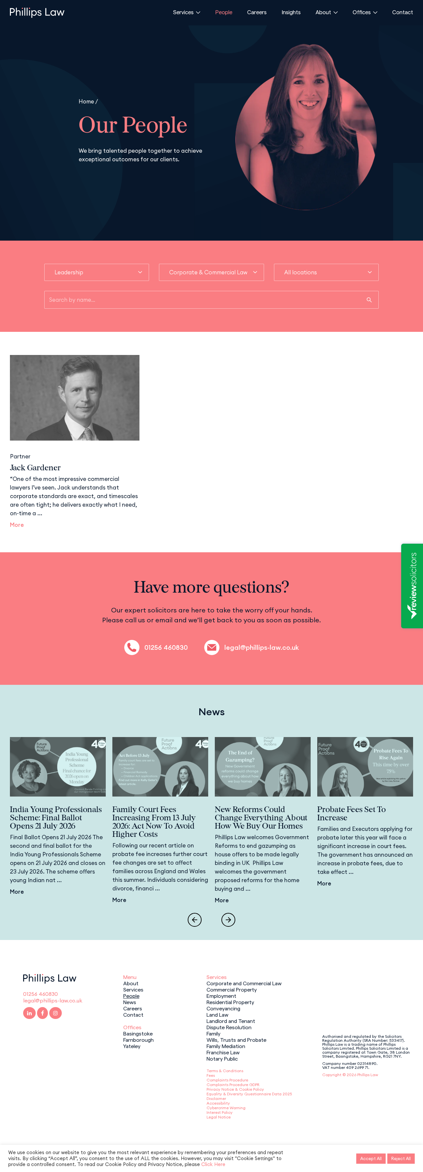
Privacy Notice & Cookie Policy (235, 1089)
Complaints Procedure (227, 1079)
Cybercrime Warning (226, 1107)
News (129, 1001)
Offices (362, 12)
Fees (211, 1075)
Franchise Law (223, 1052)
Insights (291, 12)
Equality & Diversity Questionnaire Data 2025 (249, 1093)
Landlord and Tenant (231, 1020)
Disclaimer (216, 1098)
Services (183, 12)
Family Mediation (226, 1045)
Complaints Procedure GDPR (233, 1084)
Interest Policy (220, 1112)
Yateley (131, 1045)
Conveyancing (223, 1008)
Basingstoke (138, 1033)
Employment (221, 995)
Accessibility (218, 1103)
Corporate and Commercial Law (244, 983)
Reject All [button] (401, 1158)
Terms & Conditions (225, 1070)
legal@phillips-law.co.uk (261, 647)
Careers (257, 12)
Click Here (213, 1164)
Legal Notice (219, 1116)
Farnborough (138, 1039)
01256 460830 (166, 647)
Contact (402, 12)
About (323, 12)
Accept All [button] (371, 1158)
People (223, 12)
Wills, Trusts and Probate (236, 1039)
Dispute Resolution (229, 1027)
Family (213, 1033)
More (17, 524)
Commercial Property (232, 989)
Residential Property (230, 1001)
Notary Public (222, 1058)
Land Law (217, 1014)
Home (86, 101)
